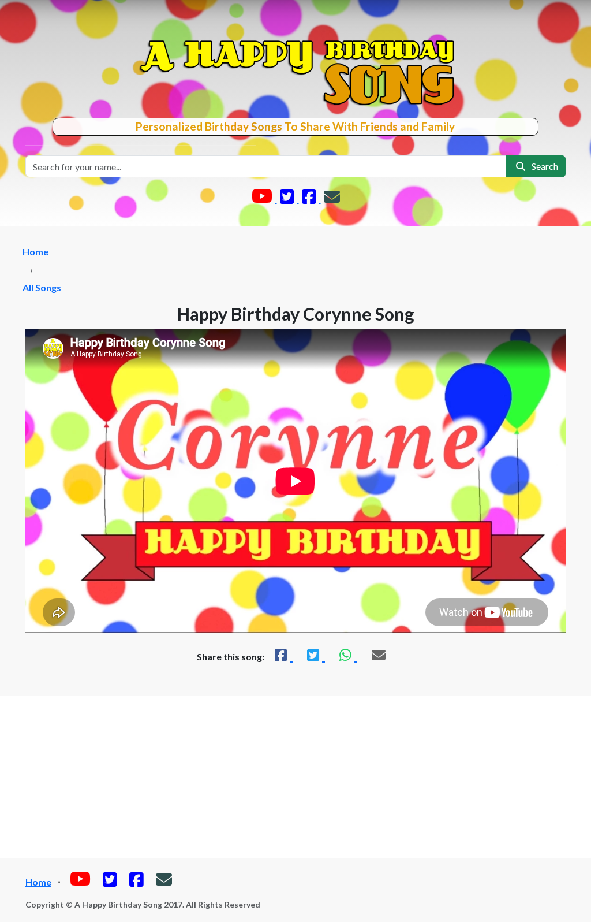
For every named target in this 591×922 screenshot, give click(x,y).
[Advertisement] (295, 777)
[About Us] (332, 199)
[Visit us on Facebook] (310, 199)
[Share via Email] (378, 654)
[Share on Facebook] (282, 654)
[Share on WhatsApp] (346, 654)
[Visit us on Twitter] (288, 199)
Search (543, 166)
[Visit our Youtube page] (263, 199)
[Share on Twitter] (314, 654)
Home (35, 251)
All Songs (42, 287)
